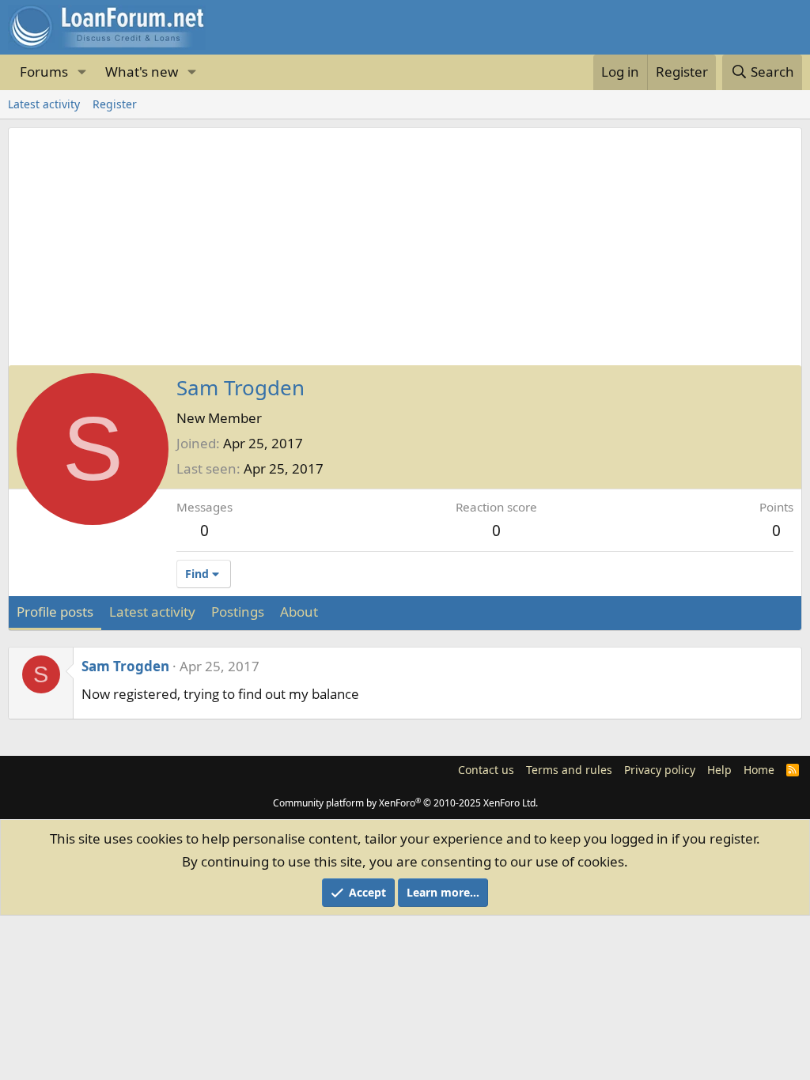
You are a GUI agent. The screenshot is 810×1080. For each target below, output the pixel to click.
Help (719, 769)
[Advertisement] (405, 246)
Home (759, 769)
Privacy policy (659, 769)
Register (115, 103)
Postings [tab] (237, 611)
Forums (44, 71)
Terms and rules (569, 769)
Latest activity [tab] (152, 611)
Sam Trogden (125, 666)
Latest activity (44, 103)
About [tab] (299, 611)
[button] (81, 72)
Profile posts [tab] (55, 611)
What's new (141, 71)
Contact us (486, 769)
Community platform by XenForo (405, 803)
